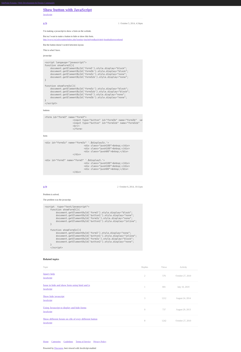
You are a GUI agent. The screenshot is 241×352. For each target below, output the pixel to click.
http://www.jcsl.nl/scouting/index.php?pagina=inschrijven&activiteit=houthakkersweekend (83, 39)
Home (46, 341)
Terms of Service (83, 341)
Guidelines (68, 341)
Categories (56, 341)
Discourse (58, 348)
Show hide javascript (53, 296)
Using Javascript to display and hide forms (64, 307)
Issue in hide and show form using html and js (66, 285)
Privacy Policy (99, 341)
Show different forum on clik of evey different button (70, 319)
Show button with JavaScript (67, 10)
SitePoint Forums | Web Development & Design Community (28, 3)
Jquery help (49, 273)
